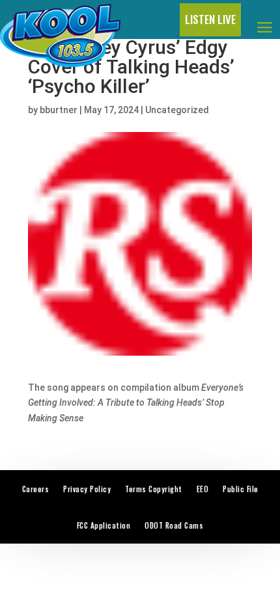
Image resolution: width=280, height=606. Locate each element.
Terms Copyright (153, 489)
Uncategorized (177, 110)
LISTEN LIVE (210, 19)
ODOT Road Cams (174, 525)
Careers (35, 489)
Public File (241, 489)
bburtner (58, 110)
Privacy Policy (87, 489)
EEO (203, 489)
